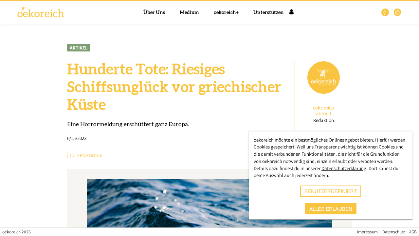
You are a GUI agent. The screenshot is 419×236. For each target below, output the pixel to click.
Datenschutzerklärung (343, 168)
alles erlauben (330, 209)
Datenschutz (393, 232)
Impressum (367, 232)
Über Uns (154, 12)
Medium (189, 12)
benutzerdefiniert (330, 191)
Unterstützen (268, 12)
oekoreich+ (226, 12)
